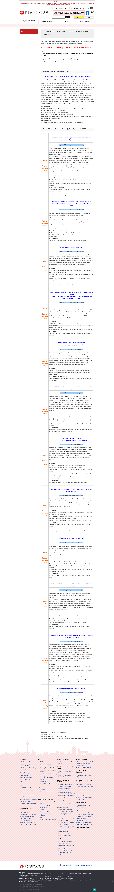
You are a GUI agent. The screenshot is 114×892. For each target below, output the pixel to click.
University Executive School (47, 768)
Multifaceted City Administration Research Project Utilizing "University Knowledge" (66, 847)
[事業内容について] (47, 22)
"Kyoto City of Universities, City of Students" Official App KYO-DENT (85, 823)
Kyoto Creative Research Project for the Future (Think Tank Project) (66, 852)
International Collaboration (45, 799)
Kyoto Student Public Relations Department (84, 771)
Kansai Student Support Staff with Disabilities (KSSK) (65, 789)
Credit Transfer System (27, 762)
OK (94, 889)
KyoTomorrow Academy (46, 805)
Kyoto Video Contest (82, 820)
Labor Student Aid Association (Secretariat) (84, 798)
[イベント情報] (66, 23)
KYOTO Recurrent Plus (27, 788)
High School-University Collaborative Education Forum (28, 813)
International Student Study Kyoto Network (48, 802)
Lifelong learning (24, 773)
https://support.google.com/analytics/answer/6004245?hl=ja (33, 886)
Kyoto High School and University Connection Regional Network (29, 823)
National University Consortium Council (84, 781)
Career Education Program (27, 816)
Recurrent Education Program (28, 782)
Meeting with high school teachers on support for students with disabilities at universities (66, 794)
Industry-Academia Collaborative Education (28, 795)
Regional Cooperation (62, 807)
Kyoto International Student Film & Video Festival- (66, 772)
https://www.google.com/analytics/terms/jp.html (30, 884)
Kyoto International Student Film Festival (65, 767)
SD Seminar (43, 794)
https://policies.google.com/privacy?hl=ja (29, 887)
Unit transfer (23, 759)
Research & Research (81, 759)
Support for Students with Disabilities (63, 781)
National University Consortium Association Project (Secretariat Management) (85, 786)
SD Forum (42, 789)
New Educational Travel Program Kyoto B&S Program (85, 809)
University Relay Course (27, 779)
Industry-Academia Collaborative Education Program (29, 800)
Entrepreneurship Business (83, 827)
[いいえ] (112, 881)
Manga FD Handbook (45, 783)
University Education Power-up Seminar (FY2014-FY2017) (47, 776)
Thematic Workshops (63, 797)
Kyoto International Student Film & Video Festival (66, 776)
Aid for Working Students (82, 795)
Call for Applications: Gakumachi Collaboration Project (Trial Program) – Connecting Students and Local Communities (66, 825)
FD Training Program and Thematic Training (46, 764)
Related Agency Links (63, 800)
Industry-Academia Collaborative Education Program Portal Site (29, 804)
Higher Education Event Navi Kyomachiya (47, 780)
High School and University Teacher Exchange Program (28, 819)
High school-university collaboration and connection (27, 809)
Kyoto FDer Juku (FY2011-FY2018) (48, 774)
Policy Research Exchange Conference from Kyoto (65, 842)
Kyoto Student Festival (63, 759)
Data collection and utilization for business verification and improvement (85, 763)
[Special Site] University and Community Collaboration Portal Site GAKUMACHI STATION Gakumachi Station (66, 812)
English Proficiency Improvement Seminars (48, 814)
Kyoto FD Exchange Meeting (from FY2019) (48, 770)
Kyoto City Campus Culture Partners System (83, 806)
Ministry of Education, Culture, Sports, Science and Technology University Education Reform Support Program (85, 815)
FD (22, 31)
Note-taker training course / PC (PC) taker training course (66, 785)
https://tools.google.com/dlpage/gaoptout (29, 889)
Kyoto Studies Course (26, 777)
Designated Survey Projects (84, 767)
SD (39, 787)
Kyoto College (24, 775)
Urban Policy (60, 839)
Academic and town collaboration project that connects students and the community (66, 818)
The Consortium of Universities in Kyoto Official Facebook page (77, 866)
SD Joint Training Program (46, 791)
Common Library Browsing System (27, 790)
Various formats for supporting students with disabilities (66, 802)
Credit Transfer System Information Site (27, 764)
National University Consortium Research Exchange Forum (85, 790)
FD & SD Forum (43, 762)
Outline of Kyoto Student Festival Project (66, 762)
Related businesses (81, 802)
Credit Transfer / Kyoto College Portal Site (29, 768)
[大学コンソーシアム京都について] (29, 23)
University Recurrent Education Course (29, 784)
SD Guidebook (43, 796)
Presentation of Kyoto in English (48, 811)
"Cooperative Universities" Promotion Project (64, 830)
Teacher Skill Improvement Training (46, 808)
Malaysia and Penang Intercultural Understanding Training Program (48, 818)
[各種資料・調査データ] (85, 22)
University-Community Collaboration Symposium (64, 834)
